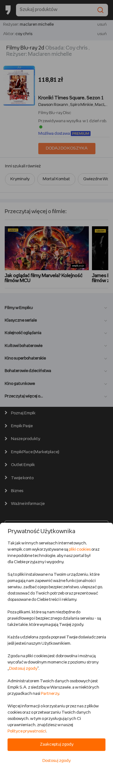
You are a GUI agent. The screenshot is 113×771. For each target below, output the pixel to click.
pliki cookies (80, 550)
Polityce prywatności (27, 731)
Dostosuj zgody (23, 669)
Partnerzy (50, 694)
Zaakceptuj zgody (56, 744)
